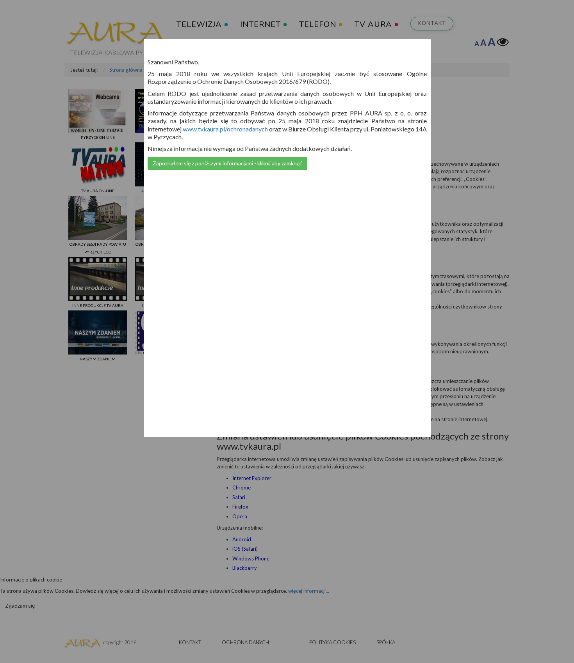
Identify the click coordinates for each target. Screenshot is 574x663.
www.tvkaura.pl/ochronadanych (225, 129)
